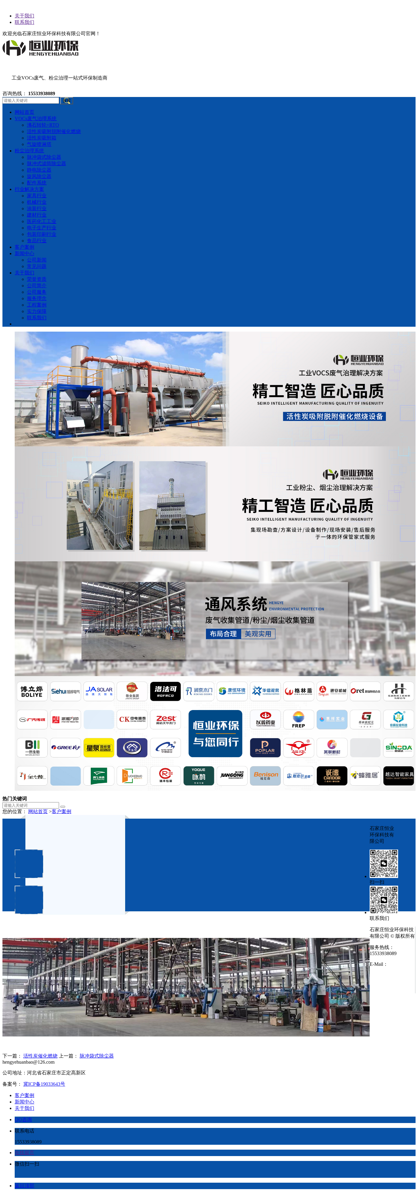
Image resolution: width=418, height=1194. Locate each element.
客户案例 (61, 811)
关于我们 (24, 15)
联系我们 (24, 22)
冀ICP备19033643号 (44, 1084)
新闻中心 (24, 1101)
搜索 (67, 100)
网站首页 (38, 811)
